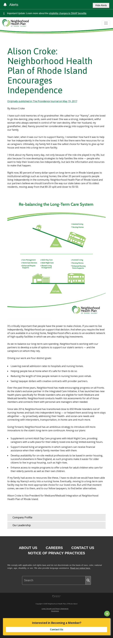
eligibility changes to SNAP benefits (67, 13)
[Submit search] (88, 580)
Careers (54, 548)
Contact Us (82, 548)
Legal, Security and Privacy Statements (55, 608)
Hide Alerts (101, 5)
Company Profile (22, 517)
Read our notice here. (80, 568)
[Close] (107, 614)
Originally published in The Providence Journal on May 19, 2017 (42, 101)
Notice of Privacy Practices (56, 553)
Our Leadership (22, 525)
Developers (55, 611)
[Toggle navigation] (106, 23)
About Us (28, 548)
